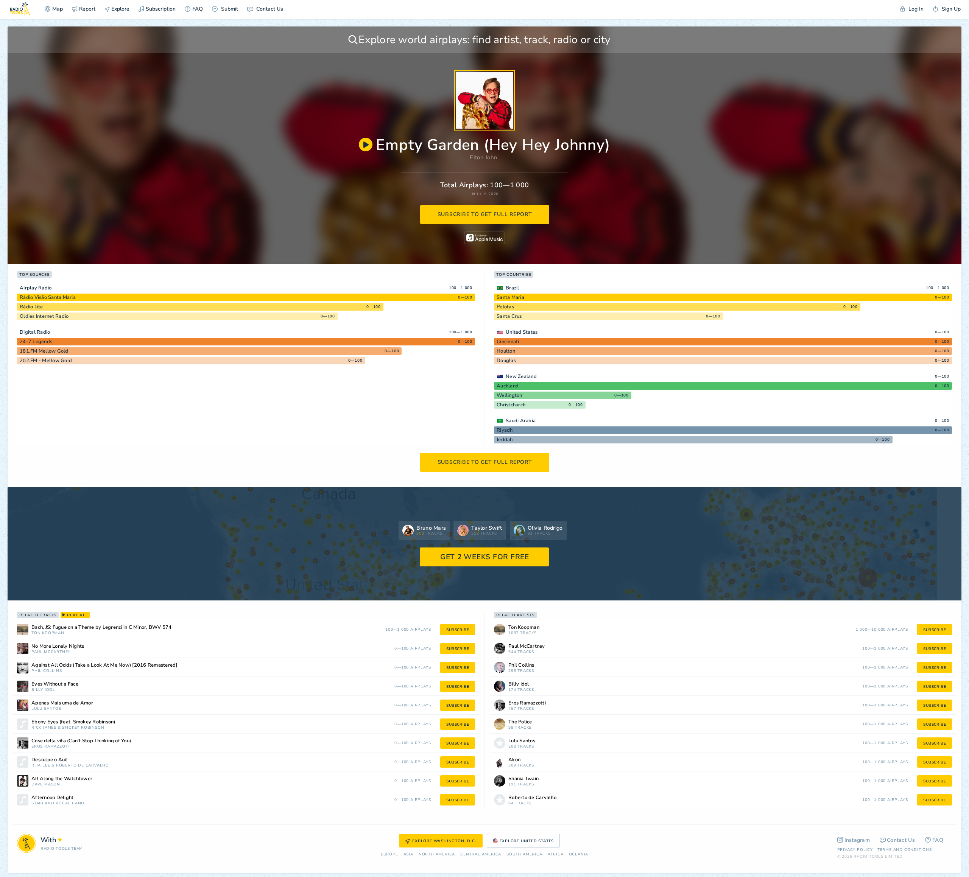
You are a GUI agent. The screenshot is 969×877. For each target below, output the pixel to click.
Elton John (483, 157)
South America (524, 854)
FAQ (197, 8)
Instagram (857, 840)
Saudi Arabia (521, 420)
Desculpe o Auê (49, 760)
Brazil (512, 288)
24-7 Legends (36, 341)
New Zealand (521, 376)
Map (57, 8)
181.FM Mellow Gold (44, 351)
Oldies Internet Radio (44, 316)
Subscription (161, 8)
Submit (229, 8)
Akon (514, 760)
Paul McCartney (50, 652)
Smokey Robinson (83, 728)
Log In (915, 8)
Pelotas (505, 306)
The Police (520, 722)
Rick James (43, 728)
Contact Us (269, 8)
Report (87, 8)
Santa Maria (510, 297)
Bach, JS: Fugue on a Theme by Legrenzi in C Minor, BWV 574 (101, 627)
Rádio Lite (31, 306)
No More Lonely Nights (57, 646)
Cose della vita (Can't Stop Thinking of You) (81, 741)
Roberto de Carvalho (82, 765)
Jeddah (505, 439)
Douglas (506, 360)
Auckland (508, 386)
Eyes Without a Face (54, 684)
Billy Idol (43, 690)
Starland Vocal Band (57, 803)
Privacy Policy (855, 849)
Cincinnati (508, 341)
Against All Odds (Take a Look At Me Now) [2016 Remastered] (104, 665)
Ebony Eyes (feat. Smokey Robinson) (73, 722)
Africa (556, 854)
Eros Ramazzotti (51, 747)
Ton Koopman (47, 633)
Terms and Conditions (904, 849)
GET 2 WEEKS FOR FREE (484, 557)
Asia (408, 854)
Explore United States (527, 841)
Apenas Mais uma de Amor (62, 703)
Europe (389, 854)
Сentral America (480, 854)
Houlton (506, 351)
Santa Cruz (509, 316)
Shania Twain (523, 779)
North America (437, 854)
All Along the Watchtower (61, 779)
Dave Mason (45, 784)
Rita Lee (40, 765)
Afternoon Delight (52, 798)
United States (521, 332)
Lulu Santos (46, 709)
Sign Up (950, 8)
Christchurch (511, 404)
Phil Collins (46, 671)
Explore (119, 8)
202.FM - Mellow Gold (46, 360)
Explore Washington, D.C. (444, 841)
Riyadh (505, 430)
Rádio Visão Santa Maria (48, 297)
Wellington (509, 395)
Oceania (579, 854)
